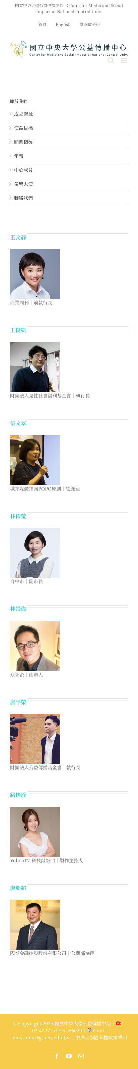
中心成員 (23, 169)
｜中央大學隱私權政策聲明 (99, 1037)
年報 (18, 155)
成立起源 (23, 113)
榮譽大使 (23, 183)
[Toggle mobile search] (111, 60)
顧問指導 (23, 141)
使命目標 (23, 127)
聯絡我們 (23, 197)
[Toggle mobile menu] (124, 60)
